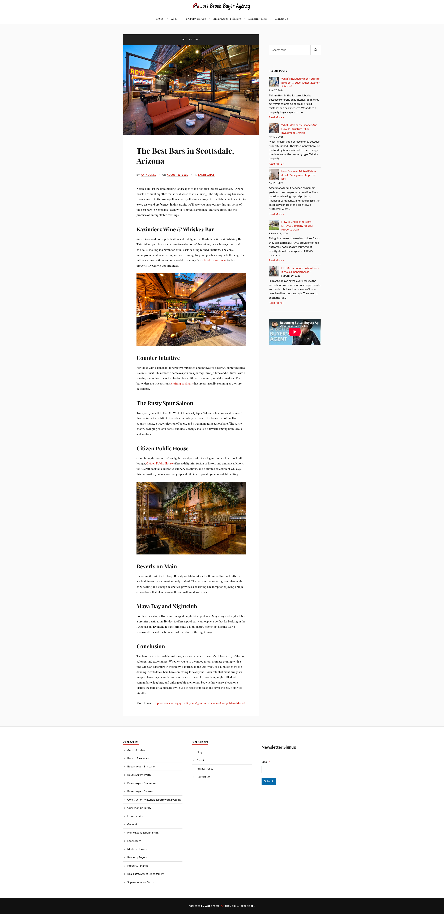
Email (266, 761)
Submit (268, 781)
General (132, 824)
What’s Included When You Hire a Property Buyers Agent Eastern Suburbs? (300, 82)
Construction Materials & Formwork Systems (154, 799)
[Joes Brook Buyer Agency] (222, 6)
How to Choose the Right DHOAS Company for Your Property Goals (297, 225)
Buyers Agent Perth (139, 774)
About (174, 18)
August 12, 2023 (177, 174)
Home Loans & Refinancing (143, 832)
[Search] (315, 50)
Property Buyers (196, 18)
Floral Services (135, 816)
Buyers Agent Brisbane (227, 18)
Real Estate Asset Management (145, 873)
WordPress (212, 906)
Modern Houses (257, 18)
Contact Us (281, 18)
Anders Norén (246, 906)
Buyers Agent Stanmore (141, 783)
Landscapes (206, 174)
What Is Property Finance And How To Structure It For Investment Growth (299, 128)
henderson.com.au (215, 260)
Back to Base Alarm (138, 758)
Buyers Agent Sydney (140, 791)
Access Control (136, 749)
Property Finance (137, 865)
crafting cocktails (182, 383)
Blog (199, 752)
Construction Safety (139, 807)
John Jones (148, 174)
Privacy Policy (205, 768)
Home (160, 18)
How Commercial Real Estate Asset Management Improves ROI (298, 175)
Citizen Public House (159, 463)
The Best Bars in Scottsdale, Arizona (185, 155)
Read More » (276, 117)
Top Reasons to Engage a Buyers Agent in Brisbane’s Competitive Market (199, 703)
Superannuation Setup (140, 882)
